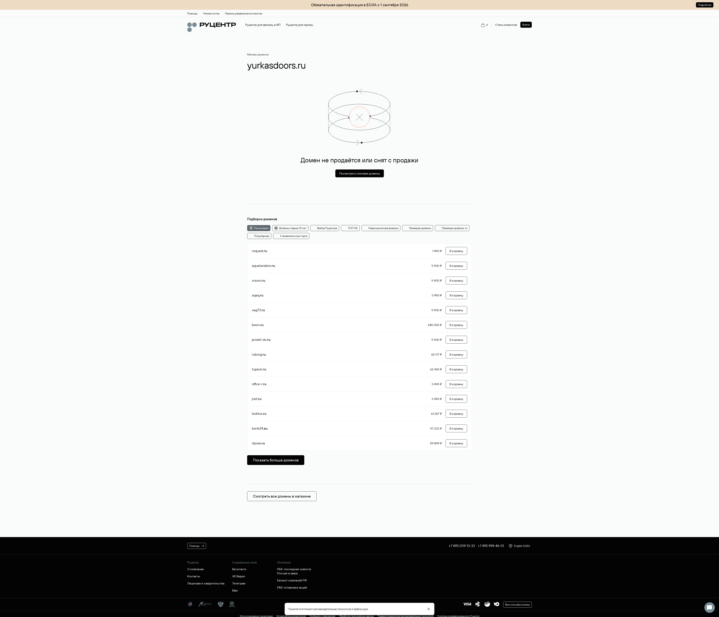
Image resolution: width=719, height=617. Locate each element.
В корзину (456, 251)
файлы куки (361, 609)
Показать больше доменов (275, 460)
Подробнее (705, 5)
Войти (526, 24)
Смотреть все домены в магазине (282, 496)
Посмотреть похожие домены (359, 173)
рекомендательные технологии (332, 609)
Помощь (194, 546)
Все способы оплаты (517, 604)
